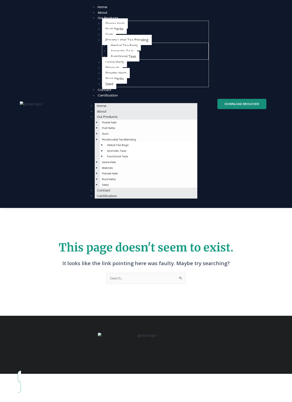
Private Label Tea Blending (127, 40)
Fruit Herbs (114, 28)
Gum (109, 34)
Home (102, 7)
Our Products (108, 18)
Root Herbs (114, 78)
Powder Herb (116, 73)
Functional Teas (123, 56)
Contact (104, 90)
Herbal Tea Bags (124, 45)
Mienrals (112, 67)
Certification (108, 95)
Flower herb (115, 23)
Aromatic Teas (122, 51)
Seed (109, 84)
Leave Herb (114, 62)
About (103, 12)
